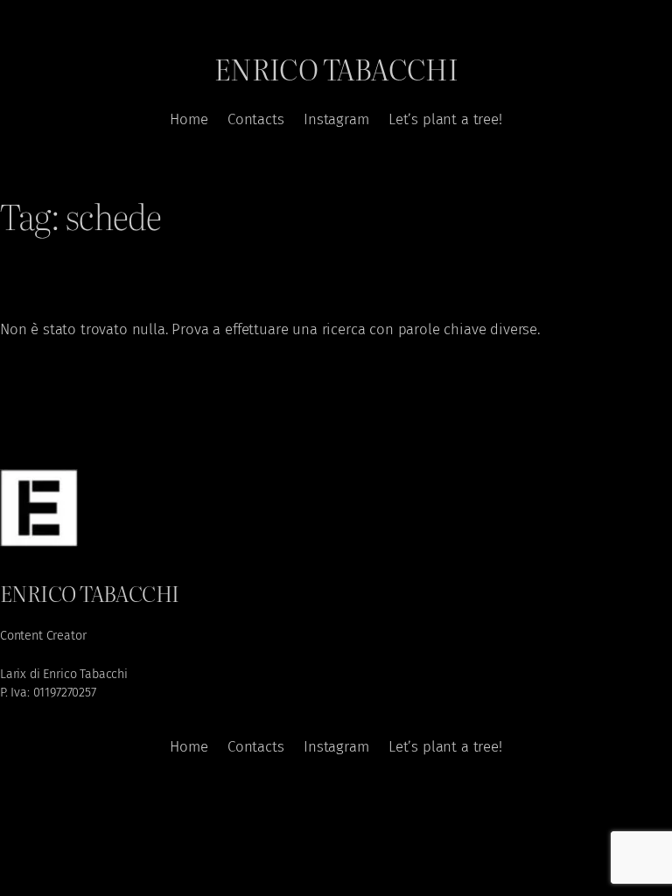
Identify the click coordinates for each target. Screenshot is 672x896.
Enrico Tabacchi (336, 68)
